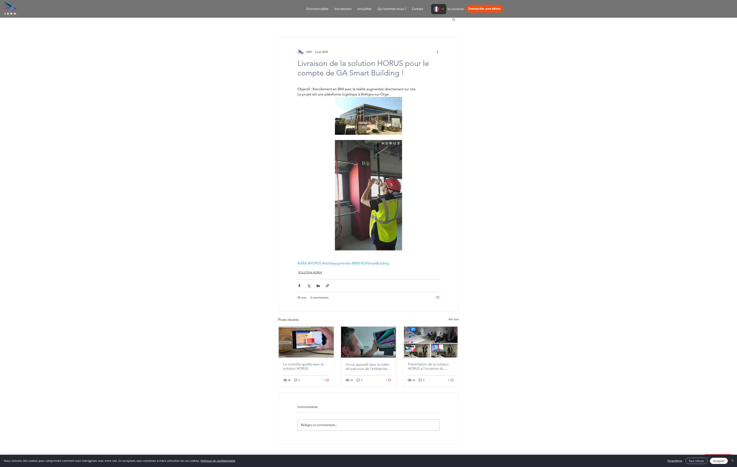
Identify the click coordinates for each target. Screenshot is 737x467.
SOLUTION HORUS (310, 272)
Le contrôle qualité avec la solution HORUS (303, 366)
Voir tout (454, 319)
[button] (454, 19)
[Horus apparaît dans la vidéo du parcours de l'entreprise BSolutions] (368, 342)
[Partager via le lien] (327, 285)
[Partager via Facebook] (299, 285)
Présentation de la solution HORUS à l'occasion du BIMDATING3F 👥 (428, 366)
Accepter (719, 461)
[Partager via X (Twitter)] (309, 285)
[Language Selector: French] (438, 9)
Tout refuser (696, 461)
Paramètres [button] (675, 461)
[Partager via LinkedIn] (318, 285)
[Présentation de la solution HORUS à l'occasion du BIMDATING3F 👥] (430, 342)
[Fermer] (732, 461)
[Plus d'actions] (437, 52)
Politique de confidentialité (218, 461)
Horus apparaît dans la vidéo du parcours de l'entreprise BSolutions (367, 366)
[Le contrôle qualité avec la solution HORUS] (306, 342)
